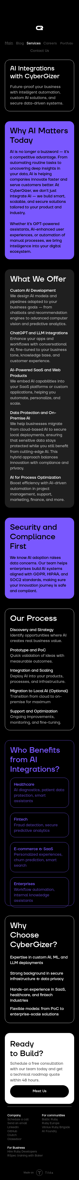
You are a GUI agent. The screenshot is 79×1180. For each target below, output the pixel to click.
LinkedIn (13, 1127)
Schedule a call (18, 1119)
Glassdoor (14, 1139)
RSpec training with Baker (25, 1156)
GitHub (12, 1131)
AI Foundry (49, 1131)
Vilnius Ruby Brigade (56, 1127)
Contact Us (39, 50)
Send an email (17, 1123)
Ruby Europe (50, 1123)
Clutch (12, 1135)
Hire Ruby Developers (22, 1152)
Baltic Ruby (50, 1119)
